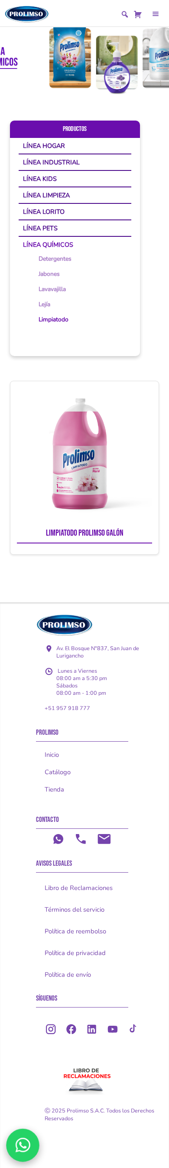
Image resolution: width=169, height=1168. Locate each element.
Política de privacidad (75, 953)
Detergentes (55, 259)
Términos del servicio (74, 909)
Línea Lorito (44, 211)
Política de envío (68, 974)
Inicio (52, 754)
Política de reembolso (75, 931)
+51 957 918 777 (67, 708)
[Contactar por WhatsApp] (23, 1145)
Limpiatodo (53, 319)
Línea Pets (40, 228)
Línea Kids (40, 178)
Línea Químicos (48, 244)
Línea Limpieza (46, 195)
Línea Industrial (51, 162)
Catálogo (58, 772)
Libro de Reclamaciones (79, 887)
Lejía (44, 304)
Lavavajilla (52, 289)
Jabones (49, 274)
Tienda (54, 789)
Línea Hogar (44, 145)
